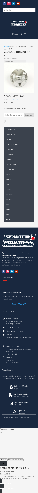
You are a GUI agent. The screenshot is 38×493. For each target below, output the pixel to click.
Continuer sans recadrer (15, 460)
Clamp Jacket (10, 134)
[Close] (3, 463)
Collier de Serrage (12, 144)
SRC (7, 214)
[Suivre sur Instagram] (9, 3)
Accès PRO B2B (19, 304)
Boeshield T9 (10, 129)
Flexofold (9, 159)
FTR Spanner (10, 169)
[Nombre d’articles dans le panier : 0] (4, 121)
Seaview (9, 199)
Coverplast (9, 149)
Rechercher (29, 115)
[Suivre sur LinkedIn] (13, 3)
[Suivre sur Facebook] (4, 3)
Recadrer (3, 460)
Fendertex (9, 154)
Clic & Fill (9, 139)
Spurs (8, 209)
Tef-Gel (8, 219)
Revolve (8, 189)
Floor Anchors (11, 164)
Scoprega (9, 194)
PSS (7, 184)
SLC (7, 204)
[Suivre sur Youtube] (18, 3)
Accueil (6, 46)
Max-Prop (9, 179)
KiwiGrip (9, 174)
